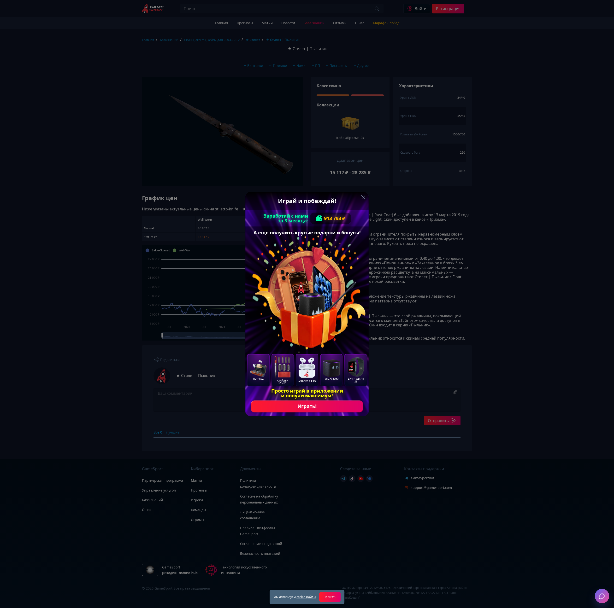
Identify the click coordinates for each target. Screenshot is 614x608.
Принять (330, 597)
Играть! (307, 406)
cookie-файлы (306, 597)
